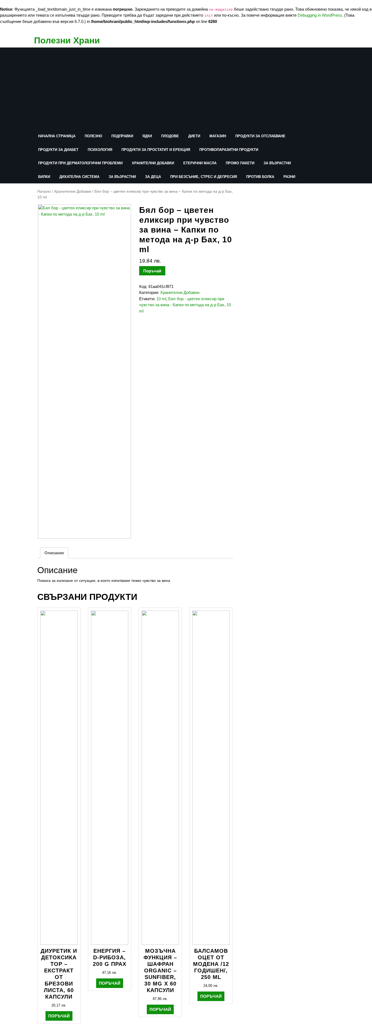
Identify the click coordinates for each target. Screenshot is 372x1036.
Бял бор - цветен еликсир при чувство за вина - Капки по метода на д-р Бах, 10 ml (185, 304)
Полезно (93, 136)
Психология (100, 150)
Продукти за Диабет (58, 150)
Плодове (170, 136)
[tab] (54, 552)
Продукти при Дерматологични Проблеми (80, 163)
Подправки (122, 136)
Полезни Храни (67, 40)
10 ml (161, 298)
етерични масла (200, 163)
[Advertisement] (173, 88)
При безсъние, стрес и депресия (203, 177)
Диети (194, 136)
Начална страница (56, 136)
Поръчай (152, 271)
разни (289, 177)
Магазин (217, 136)
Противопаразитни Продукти (228, 150)
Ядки (147, 136)
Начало (44, 191)
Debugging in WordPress (320, 15)
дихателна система (79, 177)
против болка (260, 177)
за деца (153, 177)
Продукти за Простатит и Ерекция (155, 150)
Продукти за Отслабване (260, 136)
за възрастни (277, 163)
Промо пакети (240, 163)
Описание (54, 552)
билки (44, 177)
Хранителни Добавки (153, 163)
